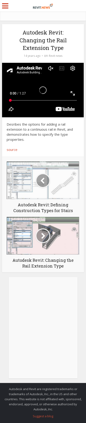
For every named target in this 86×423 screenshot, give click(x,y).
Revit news (55, 56)
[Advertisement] (43, 330)
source (12, 149)
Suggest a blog (43, 416)
